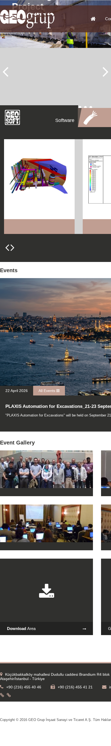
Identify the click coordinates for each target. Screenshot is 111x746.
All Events (47, 390)
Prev (5, 72)
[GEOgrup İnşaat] (27, 27)
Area (21, 628)
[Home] (98, 19)
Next (105, 72)
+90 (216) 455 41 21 (75, 687)
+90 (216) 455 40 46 (23, 687)
